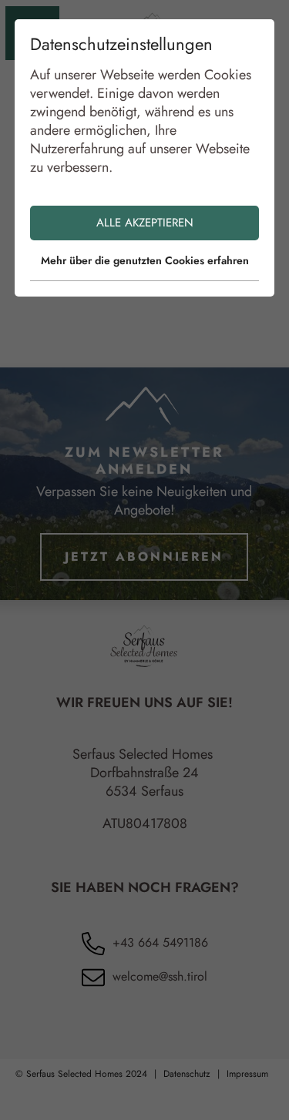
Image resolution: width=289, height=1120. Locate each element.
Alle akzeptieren (144, 222)
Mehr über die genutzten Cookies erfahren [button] (145, 260)
